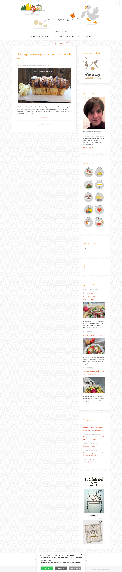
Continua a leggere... (44, 117)
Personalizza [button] (75, 568)
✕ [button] (81, 554)
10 (25, 63)
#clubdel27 (24, 65)
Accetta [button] (47, 568)
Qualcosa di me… (43, 37)
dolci (49, 63)
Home (33, 37)
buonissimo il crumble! (89, 446)
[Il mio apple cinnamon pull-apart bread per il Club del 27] (44, 86)
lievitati (58, 63)
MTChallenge (63, 63)
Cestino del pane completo (37, 63)
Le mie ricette (57, 37)
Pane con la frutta (38, 65)
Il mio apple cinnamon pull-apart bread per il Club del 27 (44, 56)
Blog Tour (76, 37)
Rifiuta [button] (61, 568)
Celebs (30, 63)
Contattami (86, 37)
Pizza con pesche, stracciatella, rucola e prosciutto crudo (90, 296)
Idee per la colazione (31, 65)
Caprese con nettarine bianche (93, 335)
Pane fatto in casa (46, 65)
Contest (67, 37)
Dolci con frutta (53, 63)
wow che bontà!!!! (88, 462)
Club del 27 (45, 63)
